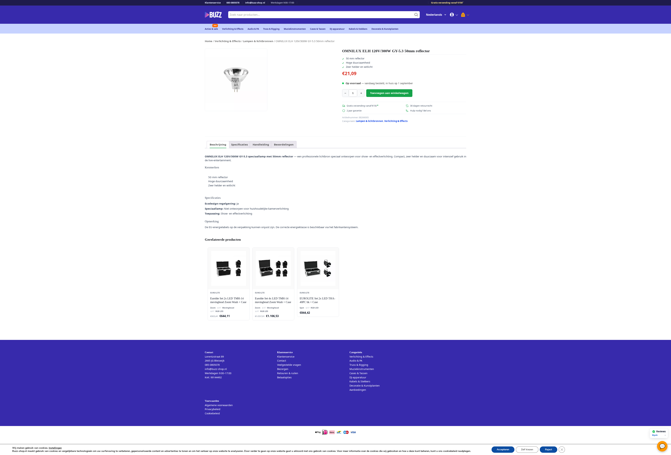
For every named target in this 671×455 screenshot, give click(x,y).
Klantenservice (213, 2)
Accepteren (503, 449)
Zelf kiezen (527, 449)
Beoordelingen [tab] (284, 144)
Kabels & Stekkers (358, 28)
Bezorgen (282, 369)
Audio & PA (253, 28)
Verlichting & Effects (232, 28)
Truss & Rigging (271, 28)
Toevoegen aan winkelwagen (389, 93)
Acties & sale (211, 28)
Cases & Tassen (318, 28)
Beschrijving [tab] (218, 144)
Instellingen (55, 448)
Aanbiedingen (357, 389)
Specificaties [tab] (239, 144)
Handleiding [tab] (261, 144)
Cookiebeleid (212, 413)
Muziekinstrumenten (295, 28)
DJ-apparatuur (337, 28)
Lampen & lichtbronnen (258, 41)
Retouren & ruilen (287, 373)
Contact (281, 360)
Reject (548, 449)
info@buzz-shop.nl (255, 2)
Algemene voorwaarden (219, 405)
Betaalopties (284, 377)
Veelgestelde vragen (289, 364)
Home (208, 41)
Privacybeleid (212, 409)
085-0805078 (232, 2)
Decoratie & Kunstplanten (384, 28)
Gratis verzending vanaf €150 (447, 2)
